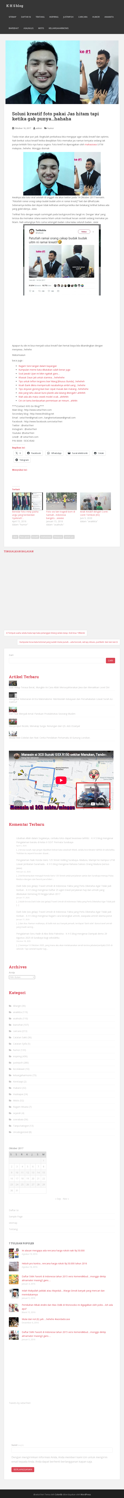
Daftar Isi (26, 17)
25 (22, 1184)
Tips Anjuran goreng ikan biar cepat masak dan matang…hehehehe (53, 388)
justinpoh (68, 17)
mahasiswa (91, 144)
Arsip (12, 972)
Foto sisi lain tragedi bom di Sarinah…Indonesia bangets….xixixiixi (60, 515)
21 (38, 1178)
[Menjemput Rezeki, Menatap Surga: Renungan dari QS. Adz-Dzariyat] (13, 722)
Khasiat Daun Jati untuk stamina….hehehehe (42, 377)
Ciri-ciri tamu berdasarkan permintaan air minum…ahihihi (48, 400)
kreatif (35, 536)
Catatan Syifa (20, 1043)
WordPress (86, 1494)
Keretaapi (18, 1081)
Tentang (40, 17)
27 (33, 1184)
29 (43, 1184)
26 (27, 1184)
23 (11, 1184)
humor (96, 17)
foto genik (24, 536)
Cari (11, 655)
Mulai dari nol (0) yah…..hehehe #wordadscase (46, 1319)
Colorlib (58, 1494)
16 (11, 1178)
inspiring (53, 17)
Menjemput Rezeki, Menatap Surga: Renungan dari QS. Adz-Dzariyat (44, 726)
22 (43, 1178)
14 (38, 1172)
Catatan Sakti (20, 1037)
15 (43, 1172)
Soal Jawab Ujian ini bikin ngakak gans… (39, 373)
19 (27, 1178)
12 (27, 1172)
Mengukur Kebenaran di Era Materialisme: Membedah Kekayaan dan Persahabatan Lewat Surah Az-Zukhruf (61, 700)
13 (33, 1172)
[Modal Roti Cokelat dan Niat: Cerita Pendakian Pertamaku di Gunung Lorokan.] (13, 733)
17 (17, 1178)
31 (17, 1190)
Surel (17, 1445)
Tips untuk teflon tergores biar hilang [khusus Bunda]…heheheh (52, 381)
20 (33, 1178)
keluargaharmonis (58, 28)
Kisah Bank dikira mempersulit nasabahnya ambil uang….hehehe (52, 385)
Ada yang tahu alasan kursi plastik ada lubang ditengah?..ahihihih (52, 392)
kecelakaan (19, 1068)
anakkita (109, 17)
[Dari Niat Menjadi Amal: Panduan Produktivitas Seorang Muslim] (13, 709)
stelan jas (69, 536)
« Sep (58, 1198)
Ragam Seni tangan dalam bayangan (38, 366)
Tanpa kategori (21, 1125)
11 (22, 1172)
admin (39, 128)
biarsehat (14, 28)
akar (15, 536)
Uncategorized (20, 1132)
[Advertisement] (62, 319)
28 (38, 1184)
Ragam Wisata (20, 1106)
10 (17, 1172)
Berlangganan (23, 1469)
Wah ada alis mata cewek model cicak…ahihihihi (43, 396)
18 (22, 1178)
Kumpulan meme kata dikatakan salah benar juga (44, 369)
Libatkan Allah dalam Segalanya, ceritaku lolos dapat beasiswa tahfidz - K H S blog (59, 838)
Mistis (41, 28)
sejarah (17, 1113)
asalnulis (28, 28)
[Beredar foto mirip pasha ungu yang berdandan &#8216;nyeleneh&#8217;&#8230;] (27, 501)
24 (17, 1184)
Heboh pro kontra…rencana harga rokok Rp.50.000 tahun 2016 (54, 1263)
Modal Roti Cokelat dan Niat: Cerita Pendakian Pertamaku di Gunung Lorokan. (49, 737)
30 (11, 1190)
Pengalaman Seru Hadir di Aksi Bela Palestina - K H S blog (46, 933)
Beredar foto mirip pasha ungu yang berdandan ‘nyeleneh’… (25, 515)
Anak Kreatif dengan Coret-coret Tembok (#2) (94, 513)
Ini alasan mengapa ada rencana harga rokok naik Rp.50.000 (53, 1250)
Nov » (66, 1198)
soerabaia (18, 1119)
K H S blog (14, 6)
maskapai (18, 1094)
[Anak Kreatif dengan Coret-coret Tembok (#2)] (95, 501)
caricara (83, 17)
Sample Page (16, 1216)
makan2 (17, 1087)
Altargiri (17, 1005)
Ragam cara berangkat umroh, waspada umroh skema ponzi (80, 915)
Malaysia (58, 536)
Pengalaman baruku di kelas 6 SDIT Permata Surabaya (44, 842)
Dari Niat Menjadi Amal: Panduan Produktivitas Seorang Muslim (42, 713)
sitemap (12, 17)
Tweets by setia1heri (20, 1402)
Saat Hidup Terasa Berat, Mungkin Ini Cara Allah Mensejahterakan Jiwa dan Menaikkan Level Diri (59, 687)
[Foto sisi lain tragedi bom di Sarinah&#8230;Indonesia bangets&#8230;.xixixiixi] (61, 501)
